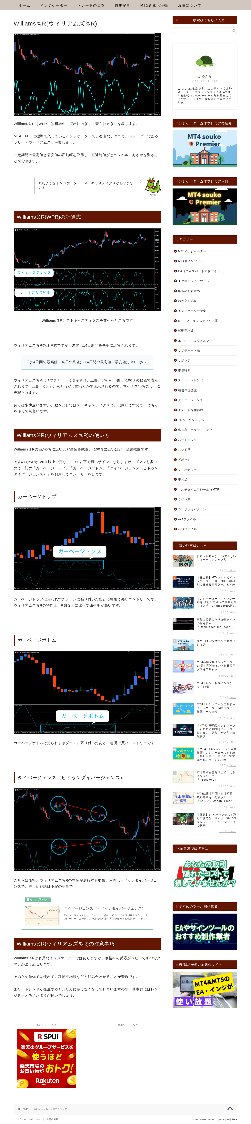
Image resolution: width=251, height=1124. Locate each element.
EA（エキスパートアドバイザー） (202, 271)
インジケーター (54, 5)
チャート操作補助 (190, 410)
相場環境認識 (187, 390)
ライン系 (184, 499)
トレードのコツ (91, 5)
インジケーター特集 (192, 310)
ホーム (24, 5)
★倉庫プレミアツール (193, 281)
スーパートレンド (190, 380)
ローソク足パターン (192, 509)
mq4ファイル (187, 529)
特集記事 (122, 5)
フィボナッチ (187, 469)
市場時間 (184, 370)
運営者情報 (52, 1119)
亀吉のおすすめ (189, 291)
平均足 (182, 479)
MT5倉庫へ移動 (154, 5)
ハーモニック (187, 439)
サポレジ (184, 360)
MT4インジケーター (192, 251)
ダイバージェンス (190, 400)
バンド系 (184, 449)
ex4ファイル (187, 519)
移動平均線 (186, 330)
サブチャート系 (189, 350)
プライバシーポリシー (28, 1119)
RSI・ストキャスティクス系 (198, 320)
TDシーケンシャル (191, 420)
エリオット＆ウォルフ (193, 340)
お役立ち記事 (187, 300)
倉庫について (189, 5)
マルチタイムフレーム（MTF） (200, 489)
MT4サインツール (190, 261)
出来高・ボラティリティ (195, 429)
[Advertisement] (127, 1053)
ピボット (184, 459)
